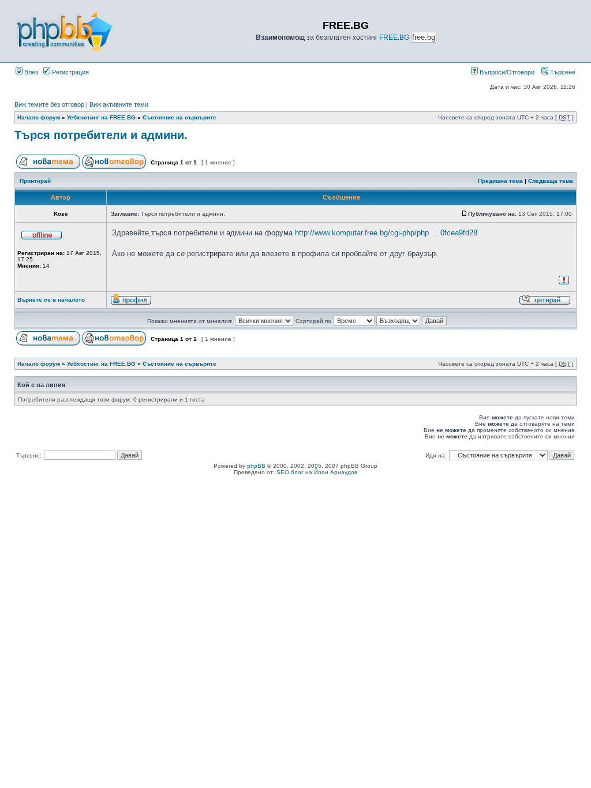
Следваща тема (550, 181)
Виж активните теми (118, 104)
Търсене (561, 72)
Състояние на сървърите (179, 117)
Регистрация (69, 72)
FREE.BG (394, 37)
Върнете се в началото (51, 300)
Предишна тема (500, 181)
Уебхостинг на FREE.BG (101, 117)
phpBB (256, 466)
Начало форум (38, 117)
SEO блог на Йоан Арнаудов (316, 472)
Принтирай (35, 181)
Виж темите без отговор (49, 104)
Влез (30, 72)
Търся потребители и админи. (101, 135)
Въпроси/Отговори (506, 72)
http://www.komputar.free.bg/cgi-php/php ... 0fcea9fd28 (386, 232)
